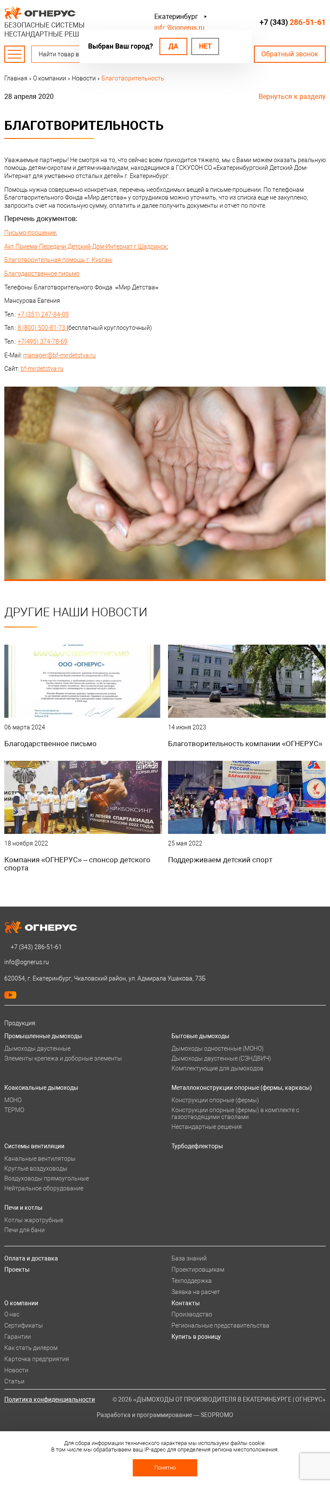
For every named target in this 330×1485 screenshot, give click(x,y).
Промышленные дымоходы (43, 1036)
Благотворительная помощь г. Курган (57, 259)
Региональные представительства (220, 1325)
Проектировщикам (197, 1269)
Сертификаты (23, 1325)
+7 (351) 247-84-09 (43, 314)
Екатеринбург (176, 16)
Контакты (185, 1303)
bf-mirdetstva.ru (42, 368)
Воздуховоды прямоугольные (46, 1178)
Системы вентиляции (34, 1146)
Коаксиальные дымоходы (41, 1087)
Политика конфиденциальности (49, 1399)
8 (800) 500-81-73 (42, 327)
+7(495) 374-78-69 (42, 341)
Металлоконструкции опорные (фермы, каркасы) (241, 1087)
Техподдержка (191, 1280)
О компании (21, 1303)
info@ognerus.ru (179, 28)
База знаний (189, 1258)
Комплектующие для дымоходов (217, 1068)
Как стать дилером (31, 1347)
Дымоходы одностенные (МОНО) (217, 1048)
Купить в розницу (196, 1336)
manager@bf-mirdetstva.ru (59, 355)
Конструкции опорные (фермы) (215, 1100)
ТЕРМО (14, 1110)
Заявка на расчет (195, 1291)
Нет (205, 46)
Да (173, 46)
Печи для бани (24, 1230)
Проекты (17, 1269)
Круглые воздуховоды (35, 1168)
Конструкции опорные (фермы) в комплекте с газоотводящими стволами (235, 1113)
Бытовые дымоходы (200, 1036)
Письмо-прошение (30, 232)
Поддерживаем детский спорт (220, 859)
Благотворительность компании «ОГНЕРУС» (245, 743)
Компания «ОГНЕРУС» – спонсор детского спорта (77, 863)
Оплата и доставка (31, 1258)
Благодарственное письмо (41, 273)
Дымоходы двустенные (37, 1048)
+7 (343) (293, 22)
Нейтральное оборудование (43, 1188)
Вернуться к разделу (292, 96)
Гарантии (17, 1336)
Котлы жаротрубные (33, 1220)
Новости (16, 1370)
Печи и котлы (23, 1207)
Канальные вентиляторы (40, 1158)
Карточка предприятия (36, 1359)
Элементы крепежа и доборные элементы (63, 1058)
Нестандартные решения (206, 1126)
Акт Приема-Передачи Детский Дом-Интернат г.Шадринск (85, 246)
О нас (11, 1314)
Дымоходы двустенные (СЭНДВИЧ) (221, 1058)
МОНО (12, 1100)
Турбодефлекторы (197, 1146)
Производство (191, 1314)
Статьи (14, 1381)
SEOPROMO (217, 1414)
